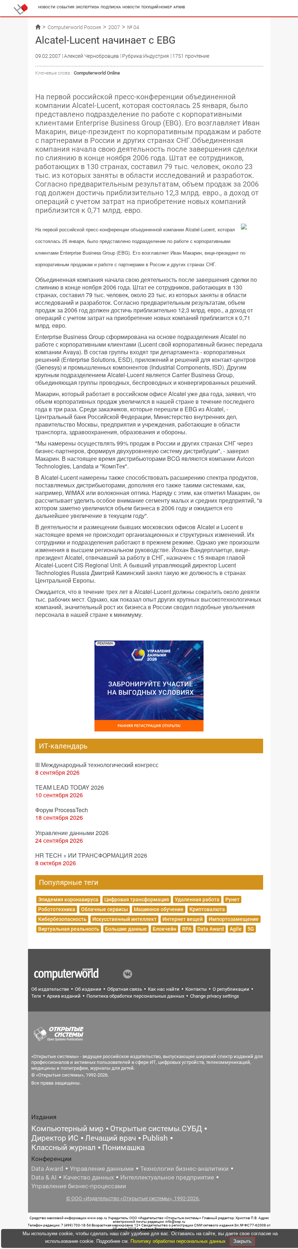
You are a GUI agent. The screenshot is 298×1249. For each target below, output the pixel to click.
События (65, 7)
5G (250, 929)
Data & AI (44, 1177)
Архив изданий (64, 996)
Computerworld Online (97, 73)
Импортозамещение (234, 919)
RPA (187, 929)
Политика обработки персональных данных (135, 996)
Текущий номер (156, 7)
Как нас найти (164, 989)
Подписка (111, 7)
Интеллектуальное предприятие (167, 1177)
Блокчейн (164, 929)
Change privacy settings (214, 996)
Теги (36, 996)
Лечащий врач (110, 1138)
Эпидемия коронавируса (68, 899)
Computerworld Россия (74, 27)
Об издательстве (50, 989)
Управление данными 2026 (72, 833)
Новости (46, 7)
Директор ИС (54, 1138)
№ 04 (133, 27)
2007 (114, 27)
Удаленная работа (197, 899)
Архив (179, 7)
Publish (155, 1138)
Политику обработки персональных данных (178, 1241)
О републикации (231, 989)
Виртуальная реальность (68, 929)
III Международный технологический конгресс (96, 765)
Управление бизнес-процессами (78, 1186)
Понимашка (123, 1147)
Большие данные (126, 929)
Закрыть (242, 1241)
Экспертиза (87, 7)
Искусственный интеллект (124, 919)
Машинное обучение (159, 909)
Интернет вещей (182, 919)
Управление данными (102, 1168)
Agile (236, 929)
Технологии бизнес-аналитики (184, 1168)
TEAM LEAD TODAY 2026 (69, 787)
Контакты (196, 989)
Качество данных (88, 1177)
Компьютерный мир (67, 1128)
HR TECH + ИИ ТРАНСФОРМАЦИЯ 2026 (91, 855)
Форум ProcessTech (61, 810)
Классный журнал (63, 1147)
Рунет (232, 899)
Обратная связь (124, 989)
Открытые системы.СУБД (156, 1128)
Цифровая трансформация (136, 899)
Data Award (210, 929)
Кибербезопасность (62, 919)
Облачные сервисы (104, 909)
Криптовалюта (207, 909)
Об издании (88, 989)
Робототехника (56, 909)
